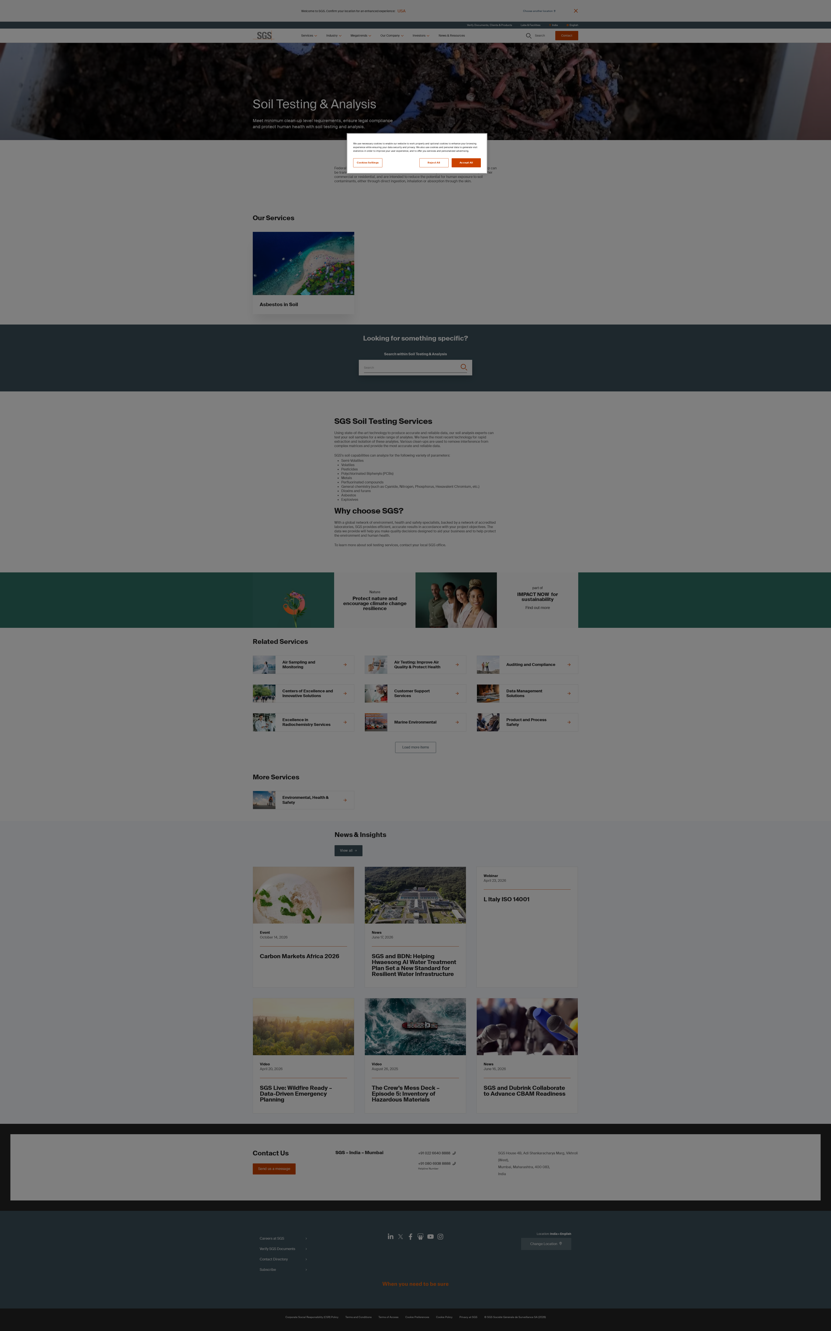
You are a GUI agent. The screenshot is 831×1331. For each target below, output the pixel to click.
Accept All (466, 162)
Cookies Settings (368, 162)
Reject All (434, 162)
